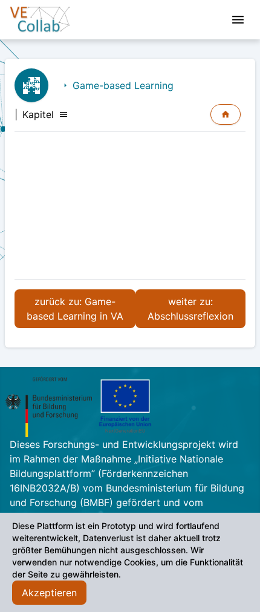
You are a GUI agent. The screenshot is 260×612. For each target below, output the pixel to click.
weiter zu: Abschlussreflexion (190, 308)
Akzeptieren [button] (49, 593)
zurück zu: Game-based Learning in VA (75, 308)
